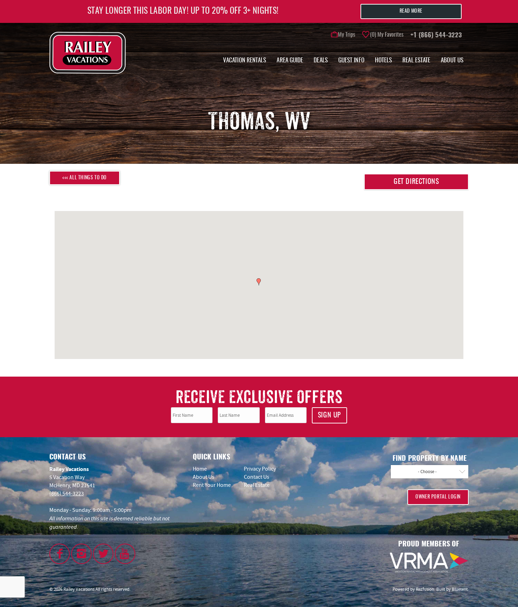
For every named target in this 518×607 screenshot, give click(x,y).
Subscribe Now (301, 336)
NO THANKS (303, 352)
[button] (303, 268)
